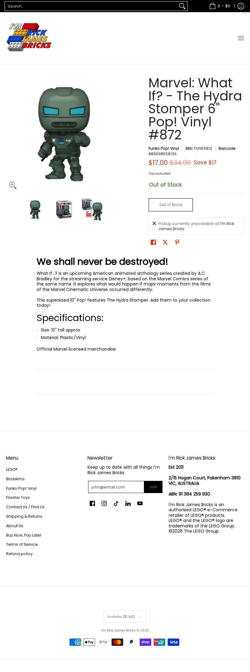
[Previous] (10, 134)
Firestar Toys (18, 497)
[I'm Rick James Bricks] (29, 38)
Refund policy (19, 553)
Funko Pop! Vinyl (163, 148)
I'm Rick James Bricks (118, 630)
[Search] (182, 6)
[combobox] (91, 6)
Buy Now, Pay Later (23, 535)
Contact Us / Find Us (25, 506)
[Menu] (241, 38)
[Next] (117, 134)
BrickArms (15, 478)
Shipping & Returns (24, 516)
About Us (14, 525)
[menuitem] (220, 6)
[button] (153, 242)
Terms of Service (22, 544)
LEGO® (11, 469)
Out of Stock (170, 204)
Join (153, 486)
